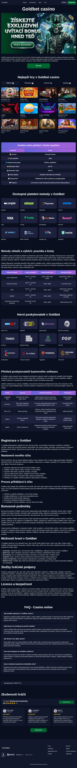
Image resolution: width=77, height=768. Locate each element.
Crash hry (47, 83)
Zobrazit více (38, 730)
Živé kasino (28, 83)
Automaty (66, 83)
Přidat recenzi (66, 702)
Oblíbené (9, 83)
